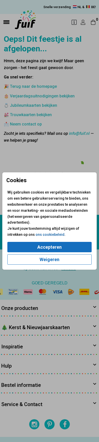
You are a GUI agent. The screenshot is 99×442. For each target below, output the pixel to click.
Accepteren (49, 247)
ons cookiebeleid (50, 235)
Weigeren (49, 259)
